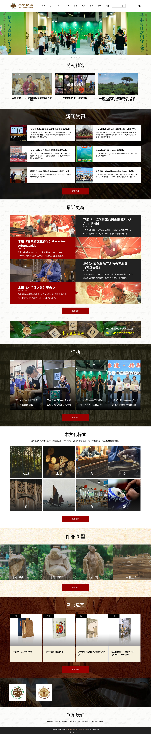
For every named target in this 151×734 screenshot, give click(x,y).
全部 (107, 6)
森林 (51, 6)
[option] (19, 562)
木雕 (114, 616)
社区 (99, 6)
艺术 (75, 6)
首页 (43, 6)
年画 (15, 616)
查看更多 (75, 191)
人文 (83, 6)
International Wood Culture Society (76, 729)
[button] (71, 58)
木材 (59, 6)
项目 (91, 6)
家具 (81, 616)
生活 (67, 6)
